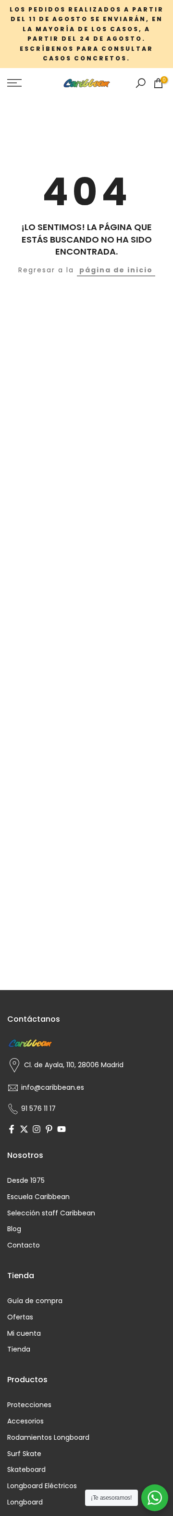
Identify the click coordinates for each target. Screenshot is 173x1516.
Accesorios (25, 1421)
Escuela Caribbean (38, 1196)
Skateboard (26, 1469)
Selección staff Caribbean (51, 1213)
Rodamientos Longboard (48, 1437)
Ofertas (20, 1317)
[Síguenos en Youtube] (61, 1130)
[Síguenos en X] (24, 1130)
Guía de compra (34, 1301)
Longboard (25, 1502)
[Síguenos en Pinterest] (49, 1130)
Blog (14, 1229)
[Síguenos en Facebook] (11, 1130)
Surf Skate (24, 1453)
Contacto (23, 1245)
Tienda (18, 1349)
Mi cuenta (24, 1333)
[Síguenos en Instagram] (36, 1130)
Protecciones (29, 1405)
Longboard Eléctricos (42, 1486)
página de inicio (116, 270)
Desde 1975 (26, 1180)
